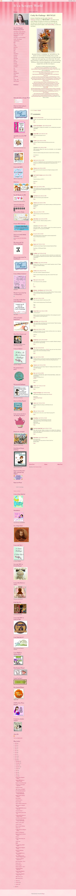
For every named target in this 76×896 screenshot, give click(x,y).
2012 (16, 756)
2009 (16, 886)
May (17, 774)
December (18, 761)
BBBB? (17, 843)
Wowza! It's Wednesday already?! (19, 851)
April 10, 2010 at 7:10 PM (43, 437)
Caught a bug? (18, 841)
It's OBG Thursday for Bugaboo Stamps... (21, 830)
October (17, 764)
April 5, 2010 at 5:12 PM (40, 298)
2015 (16, 750)
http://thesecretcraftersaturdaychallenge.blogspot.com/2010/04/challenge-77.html (45, 76)
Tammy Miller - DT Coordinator (19, 33)
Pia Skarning (16, 76)
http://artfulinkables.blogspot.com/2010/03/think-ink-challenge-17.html (43, 69)
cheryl (34, 160)
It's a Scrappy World (28, 5)
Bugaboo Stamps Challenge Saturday (20, 796)
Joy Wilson (15, 55)
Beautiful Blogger (19, 864)
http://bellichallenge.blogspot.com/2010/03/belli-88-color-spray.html (43, 96)
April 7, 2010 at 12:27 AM (41, 385)
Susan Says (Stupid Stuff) (37, 428)
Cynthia (15, 45)
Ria (14, 78)
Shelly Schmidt (16, 81)
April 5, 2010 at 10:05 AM (42, 262)
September (18, 766)
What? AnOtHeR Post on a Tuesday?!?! (20, 854)
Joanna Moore (16, 53)
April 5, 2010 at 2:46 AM (39, 233)
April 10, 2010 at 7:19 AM (47, 428)
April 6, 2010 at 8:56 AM (39, 347)
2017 (16, 747)
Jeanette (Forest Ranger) (37, 125)
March (17, 880)
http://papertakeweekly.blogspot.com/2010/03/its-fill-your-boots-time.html (45, 84)
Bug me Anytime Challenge (20, 826)
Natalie (15, 74)
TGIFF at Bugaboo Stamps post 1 (21, 803)
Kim (34, 373)
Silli (34, 411)
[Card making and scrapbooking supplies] (20, 239)
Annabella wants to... (19, 800)
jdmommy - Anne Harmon (38, 290)
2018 (16, 745)
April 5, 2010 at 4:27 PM (47, 290)
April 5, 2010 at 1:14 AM (42, 225)
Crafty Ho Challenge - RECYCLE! (19, 869)
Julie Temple (16, 58)
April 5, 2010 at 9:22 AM (42, 253)
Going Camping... (18, 801)
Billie (14, 42)
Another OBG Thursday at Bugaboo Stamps (20, 781)
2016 (16, 748)
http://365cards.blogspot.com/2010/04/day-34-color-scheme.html (46, 67)
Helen (15, 52)
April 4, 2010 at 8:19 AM (47, 125)
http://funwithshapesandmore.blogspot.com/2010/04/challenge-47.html (46, 82)
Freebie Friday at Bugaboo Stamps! (20, 778)
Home (45, 464)
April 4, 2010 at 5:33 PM (41, 202)
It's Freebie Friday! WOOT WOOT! (20, 845)
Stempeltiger (35, 418)
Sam (34, 347)
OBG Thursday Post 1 (19, 878)
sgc (34, 117)
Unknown (35, 168)
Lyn (14, 68)
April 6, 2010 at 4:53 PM (41, 365)
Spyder (34, 186)
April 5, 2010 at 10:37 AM (41, 270)
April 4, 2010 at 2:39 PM (40, 160)
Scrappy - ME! (16, 79)
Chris (14, 44)
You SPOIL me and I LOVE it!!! (21, 818)
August (17, 768)
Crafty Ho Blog (50, 24)
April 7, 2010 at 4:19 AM (45, 392)
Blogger (43, 893)
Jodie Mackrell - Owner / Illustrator (19, 31)
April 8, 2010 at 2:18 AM (42, 418)
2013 (16, 754)
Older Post (59, 464)
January (17, 884)
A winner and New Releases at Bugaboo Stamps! (21, 816)
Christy (34, 385)
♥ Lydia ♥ (35, 140)
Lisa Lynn (15, 63)
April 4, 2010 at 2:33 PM (42, 147)
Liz (34, 233)
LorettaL (35, 270)
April (17, 775)
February (17, 882)
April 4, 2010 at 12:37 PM (41, 140)
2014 (16, 752)
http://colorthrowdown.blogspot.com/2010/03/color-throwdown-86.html (46, 93)
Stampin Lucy (36, 339)
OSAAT (47, 349)
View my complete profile (18, 738)
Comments (17, 102)
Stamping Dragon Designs (37, 397)
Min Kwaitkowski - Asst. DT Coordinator (18, 35)
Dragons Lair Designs (37, 392)
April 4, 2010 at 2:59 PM (47, 175)
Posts (16, 100)
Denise (15, 48)
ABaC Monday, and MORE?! (20, 789)
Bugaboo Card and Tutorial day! (21, 782)
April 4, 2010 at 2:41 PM (41, 168)
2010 (16, 759)
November (18, 763)
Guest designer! (18, 798)
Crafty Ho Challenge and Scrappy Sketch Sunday (20, 793)
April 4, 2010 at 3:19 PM (40, 186)
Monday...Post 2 (18, 863)
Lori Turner (15, 66)
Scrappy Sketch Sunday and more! (20, 839)
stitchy (34, 329)
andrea (34, 403)
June (17, 772)
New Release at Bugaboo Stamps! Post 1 (20, 859)
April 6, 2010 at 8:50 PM (39, 373)
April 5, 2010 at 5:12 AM (40, 244)
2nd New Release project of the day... (21, 813)
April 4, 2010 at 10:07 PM (43, 218)
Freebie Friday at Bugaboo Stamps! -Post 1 (20, 874)
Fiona (34, 279)
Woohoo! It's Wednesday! (20, 832)
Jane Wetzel (35, 195)
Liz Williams (35, 262)
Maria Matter (35, 437)
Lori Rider (35, 253)
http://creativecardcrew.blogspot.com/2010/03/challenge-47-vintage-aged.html (46, 94)
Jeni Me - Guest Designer (18, 39)
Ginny (34, 212)
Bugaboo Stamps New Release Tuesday (21, 834)
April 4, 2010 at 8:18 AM (39, 117)
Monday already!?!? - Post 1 (20, 866)
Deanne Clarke (36, 311)
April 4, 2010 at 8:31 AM (43, 133)
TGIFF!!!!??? (18, 827)
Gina (14, 50)
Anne (34, 298)
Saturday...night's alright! (20, 822)
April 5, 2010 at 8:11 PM (43, 321)
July (17, 770)
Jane (34, 357)
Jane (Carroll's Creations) (38, 175)
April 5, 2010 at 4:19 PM (40, 279)
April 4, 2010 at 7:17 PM (40, 211)
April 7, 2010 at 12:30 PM (39, 411)
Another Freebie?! (19, 824)
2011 (16, 757)
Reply (34, 122)
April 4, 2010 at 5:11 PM (42, 195)
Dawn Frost (16, 47)
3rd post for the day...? (19, 810)
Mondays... (17, 836)
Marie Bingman (16, 73)
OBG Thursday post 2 (19, 876)
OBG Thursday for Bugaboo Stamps (20, 806)
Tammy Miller (36, 133)
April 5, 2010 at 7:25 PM (43, 311)
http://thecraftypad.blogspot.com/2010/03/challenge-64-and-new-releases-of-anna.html (45, 88)
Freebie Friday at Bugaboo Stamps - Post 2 (20, 872)
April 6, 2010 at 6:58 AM (43, 339)
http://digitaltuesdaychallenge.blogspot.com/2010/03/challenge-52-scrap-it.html (45, 83)
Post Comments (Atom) (37, 466)
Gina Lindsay (35, 321)
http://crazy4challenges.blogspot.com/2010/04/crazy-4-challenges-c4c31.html (46, 71)
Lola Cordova (16, 65)
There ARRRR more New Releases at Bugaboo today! (21, 856)
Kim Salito (15, 61)
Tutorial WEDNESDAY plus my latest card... (21, 808)
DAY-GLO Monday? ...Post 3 (20, 861)
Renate (34, 244)
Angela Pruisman (16, 40)
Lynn (14, 69)
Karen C (15, 60)
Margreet (15, 71)
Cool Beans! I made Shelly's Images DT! (20, 785)
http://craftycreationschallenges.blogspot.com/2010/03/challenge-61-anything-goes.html (46, 78)
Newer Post (31, 464)
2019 (16, 743)
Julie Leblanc (35, 219)
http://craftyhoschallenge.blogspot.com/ (45, 73)
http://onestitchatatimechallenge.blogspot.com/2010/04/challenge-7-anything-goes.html (45, 89)
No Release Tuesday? (19, 787)
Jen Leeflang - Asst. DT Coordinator (19, 37)
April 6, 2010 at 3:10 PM (40, 357)
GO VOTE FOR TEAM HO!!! (21, 790)
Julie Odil (15, 57)
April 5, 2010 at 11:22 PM (40, 329)
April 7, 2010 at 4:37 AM (40, 403)
